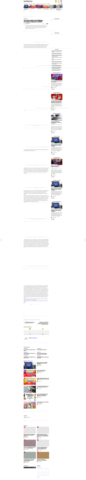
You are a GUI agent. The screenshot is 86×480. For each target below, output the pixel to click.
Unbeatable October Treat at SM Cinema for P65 (57, 58)
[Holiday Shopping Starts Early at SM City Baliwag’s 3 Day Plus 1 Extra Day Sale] (46, 6)
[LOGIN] (61, 4)
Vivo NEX (33, 319)
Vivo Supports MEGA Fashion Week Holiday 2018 (43, 357)
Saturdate (52, 143)
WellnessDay (59, 120)
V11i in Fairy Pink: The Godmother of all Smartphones (29, 354)
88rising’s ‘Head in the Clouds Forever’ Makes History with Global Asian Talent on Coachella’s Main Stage (42, 435)
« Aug (37, 477)
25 (39, 475)
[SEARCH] (60, 4)
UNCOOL (58, 2)
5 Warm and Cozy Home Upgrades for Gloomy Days (43, 402)
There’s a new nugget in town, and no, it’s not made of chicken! (29, 448)
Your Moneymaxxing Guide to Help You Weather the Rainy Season (52, 9)
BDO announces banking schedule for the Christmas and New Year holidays (57, 65)
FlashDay (56, 164)
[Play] (24, 467)
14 (44, 472)
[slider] (35, 467)
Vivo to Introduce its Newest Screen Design (30, 350)
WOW (55, 2)
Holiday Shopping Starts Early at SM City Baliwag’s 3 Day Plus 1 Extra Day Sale (46, 9)
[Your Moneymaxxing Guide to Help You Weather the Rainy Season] (52, 6)
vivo (30, 319)
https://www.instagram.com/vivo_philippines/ (30, 300)
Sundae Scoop (26, 348)
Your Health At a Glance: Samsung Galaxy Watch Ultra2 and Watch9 (56, 122)
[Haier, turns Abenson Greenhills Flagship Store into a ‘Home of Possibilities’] (27, 6)
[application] (30, 467)
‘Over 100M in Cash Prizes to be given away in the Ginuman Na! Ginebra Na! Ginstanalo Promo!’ (56, 101)
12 (41, 472)
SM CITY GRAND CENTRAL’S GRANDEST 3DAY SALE (33, 8)
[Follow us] (59, 4)
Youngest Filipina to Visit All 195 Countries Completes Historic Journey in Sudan (29, 460)
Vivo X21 (38, 319)
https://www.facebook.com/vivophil (28, 299)
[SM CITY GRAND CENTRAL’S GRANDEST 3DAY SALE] (33, 6)
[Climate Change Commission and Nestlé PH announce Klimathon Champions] (30, 430)
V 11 (28, 319)
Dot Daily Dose (28, 1)
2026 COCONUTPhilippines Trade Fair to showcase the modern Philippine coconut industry (42, 395)
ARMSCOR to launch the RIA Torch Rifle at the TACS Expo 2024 (57, 63)
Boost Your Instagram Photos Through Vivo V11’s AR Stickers (42, 354)
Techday (56, 120)
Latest (61, 2)
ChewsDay (52, 99)
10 (37, 472)
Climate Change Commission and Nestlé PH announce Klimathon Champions (29, 435)
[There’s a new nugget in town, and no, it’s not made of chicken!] (30, 443)
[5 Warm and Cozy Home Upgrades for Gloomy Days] (30, 405)
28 (44, 475)
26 (41, 475)
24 (37, 475)
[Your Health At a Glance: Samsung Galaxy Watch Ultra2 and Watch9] (56, 117)
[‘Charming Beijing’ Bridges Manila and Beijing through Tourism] (1, 240)
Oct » (38, 477)
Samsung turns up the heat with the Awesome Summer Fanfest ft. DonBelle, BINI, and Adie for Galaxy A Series (57, 68)
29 (46, 475)
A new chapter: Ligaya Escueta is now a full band (40, 8)
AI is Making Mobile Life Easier (42, 349)
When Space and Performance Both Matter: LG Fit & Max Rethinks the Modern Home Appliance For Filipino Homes (59, 9)
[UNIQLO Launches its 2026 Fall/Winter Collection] (56, 162)
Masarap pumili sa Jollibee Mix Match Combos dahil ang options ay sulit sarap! (57, 53)
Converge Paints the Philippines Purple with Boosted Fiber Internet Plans (56, 70)
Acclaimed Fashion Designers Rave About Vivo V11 (29, 357)
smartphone (25, 319)
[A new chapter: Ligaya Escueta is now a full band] (40, 6)
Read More (53, 132)
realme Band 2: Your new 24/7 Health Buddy (56, 60)
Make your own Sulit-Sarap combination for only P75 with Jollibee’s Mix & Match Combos (57, 51)
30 (48, 475)
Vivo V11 (36, 319)
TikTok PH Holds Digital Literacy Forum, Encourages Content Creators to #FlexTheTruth (42, 448)
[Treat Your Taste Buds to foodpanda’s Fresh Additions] (43, 455)
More (53, 106)
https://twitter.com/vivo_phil (43, 300)
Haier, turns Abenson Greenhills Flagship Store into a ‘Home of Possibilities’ (26, 9)
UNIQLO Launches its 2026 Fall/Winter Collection (55, 166)
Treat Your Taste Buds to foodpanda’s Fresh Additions (42, 460)
